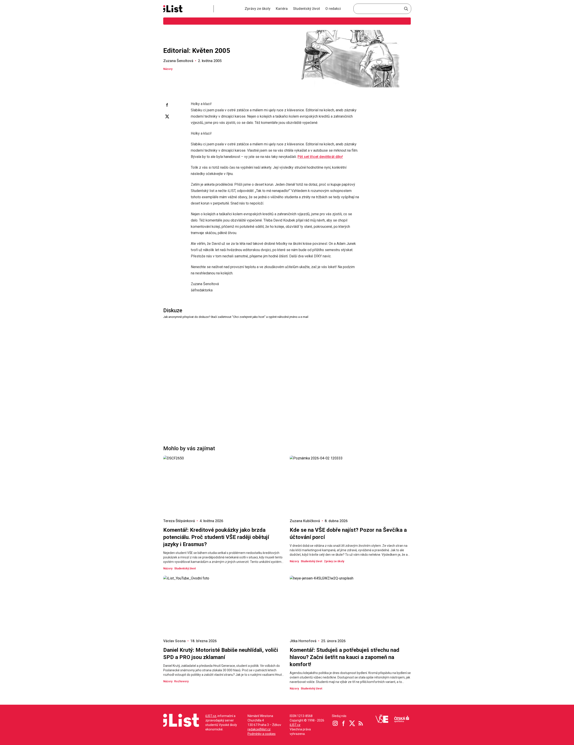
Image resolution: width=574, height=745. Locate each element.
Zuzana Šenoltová (178, 61)
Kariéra (282, 8)
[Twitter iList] (352, 723)
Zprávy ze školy (257, 8)
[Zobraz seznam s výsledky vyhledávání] (406, 9)
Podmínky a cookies (262, 734)
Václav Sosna (174, 641)
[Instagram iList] (335, 723)
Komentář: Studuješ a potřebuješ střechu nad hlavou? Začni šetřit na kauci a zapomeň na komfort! (344, 657)
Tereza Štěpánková (179, 521)
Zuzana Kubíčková (305, 521)
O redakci (333, 8)
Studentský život (306, 8)
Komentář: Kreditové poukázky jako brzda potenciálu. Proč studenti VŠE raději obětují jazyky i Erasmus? (216, 537)
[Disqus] (287, 375)
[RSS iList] (360, 723)
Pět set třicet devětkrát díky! (320, 157)
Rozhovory (181, 681)
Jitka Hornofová (303, 641)
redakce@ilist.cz (259, 729)
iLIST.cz (210, 716)
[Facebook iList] (343, 723)
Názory (167, 69)
